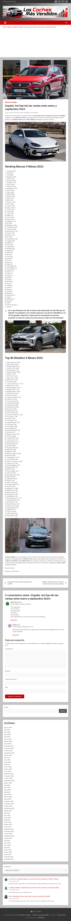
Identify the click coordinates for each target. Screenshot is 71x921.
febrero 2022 (8, 852)
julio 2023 (7, 813)
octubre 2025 (8, 750)
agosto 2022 (8, 838)
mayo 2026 (7, 734)
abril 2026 (7, 737)
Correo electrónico (11, 679)
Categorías (7, 866)
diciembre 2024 (8, 774)
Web (6, 687)
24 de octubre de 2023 (11, 112)
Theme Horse (61, 915)
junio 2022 (7, 843)
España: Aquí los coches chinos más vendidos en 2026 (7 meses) (38, 879)
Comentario (9, 649)
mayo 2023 (7, 817)
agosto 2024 (8, 783)
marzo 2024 (7, 794)
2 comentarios (34, 112)
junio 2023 (7, 815)
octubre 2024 (8, 778)
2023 (12, 571)
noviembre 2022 (9, 831)
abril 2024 (7, 792)
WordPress (41, 918)
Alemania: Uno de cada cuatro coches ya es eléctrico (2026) (40, 888)
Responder (14, 620)
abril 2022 (7, 847)
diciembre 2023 (8, 801)
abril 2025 (7, 764)
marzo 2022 (7, 850)
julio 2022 (7, 841)
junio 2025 (7, 760)
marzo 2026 (7, 739)
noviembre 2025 (9, 748)
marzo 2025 (7, 767)
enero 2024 (7, 799)
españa (17, 571)
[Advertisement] (35, 42)
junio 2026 (7, 732)
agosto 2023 (8, 811)
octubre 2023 (8, 806)
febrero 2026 (8, 741)
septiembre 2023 (9, 808)
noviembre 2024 (9, 776)
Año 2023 (8, 102)
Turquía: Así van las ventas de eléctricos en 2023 (19, 583)
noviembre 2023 (9, 804)
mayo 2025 (7, 762)
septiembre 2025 (9, 753)
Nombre (8, 671)
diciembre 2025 (8, 746)
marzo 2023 (7, 822)
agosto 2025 (8, 755)
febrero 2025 (8, 769)
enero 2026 (7, 744)
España (14, 102)
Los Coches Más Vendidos (22, 915)
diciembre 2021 (8, 857)
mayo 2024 (7, 790)
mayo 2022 (7, 845)
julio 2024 (7, 785)
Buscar (6, 707)
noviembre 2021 (9, 859)
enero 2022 (7, 854)
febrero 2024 (8, 797)
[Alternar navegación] (5, 22)
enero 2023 (7, 827)
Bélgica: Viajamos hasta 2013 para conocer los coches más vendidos (53, 583)
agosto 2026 (8, 727)
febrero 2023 (8, 824)
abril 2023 (7, 820)
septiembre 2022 (9, 836)
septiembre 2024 (9, 781)
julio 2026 (7, 730)
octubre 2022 (8, 834)
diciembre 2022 (8, 829)
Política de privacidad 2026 (41, 915)
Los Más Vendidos (24, 112)
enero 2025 (7, 771)
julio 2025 (7, 757)
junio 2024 (7, 787)
